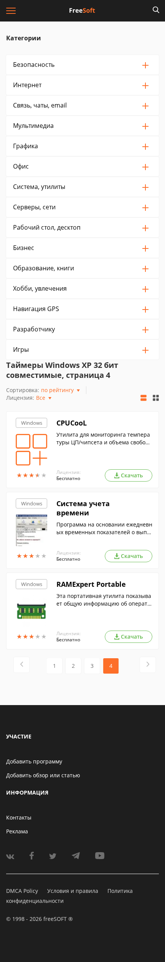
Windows (31, 422)
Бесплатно (68, 478)
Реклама (17, 831)
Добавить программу (34, 761)
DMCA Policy (22, 890)
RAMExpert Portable (91, 584)
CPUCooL (71, 422)
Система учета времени (83, 508)
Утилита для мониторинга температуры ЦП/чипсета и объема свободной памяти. (104, 438)
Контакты (18, 817)
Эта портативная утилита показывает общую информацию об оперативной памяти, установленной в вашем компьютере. (103, 600)
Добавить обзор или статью (43, 775)
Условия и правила (72, 890)
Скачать (132, 475)
